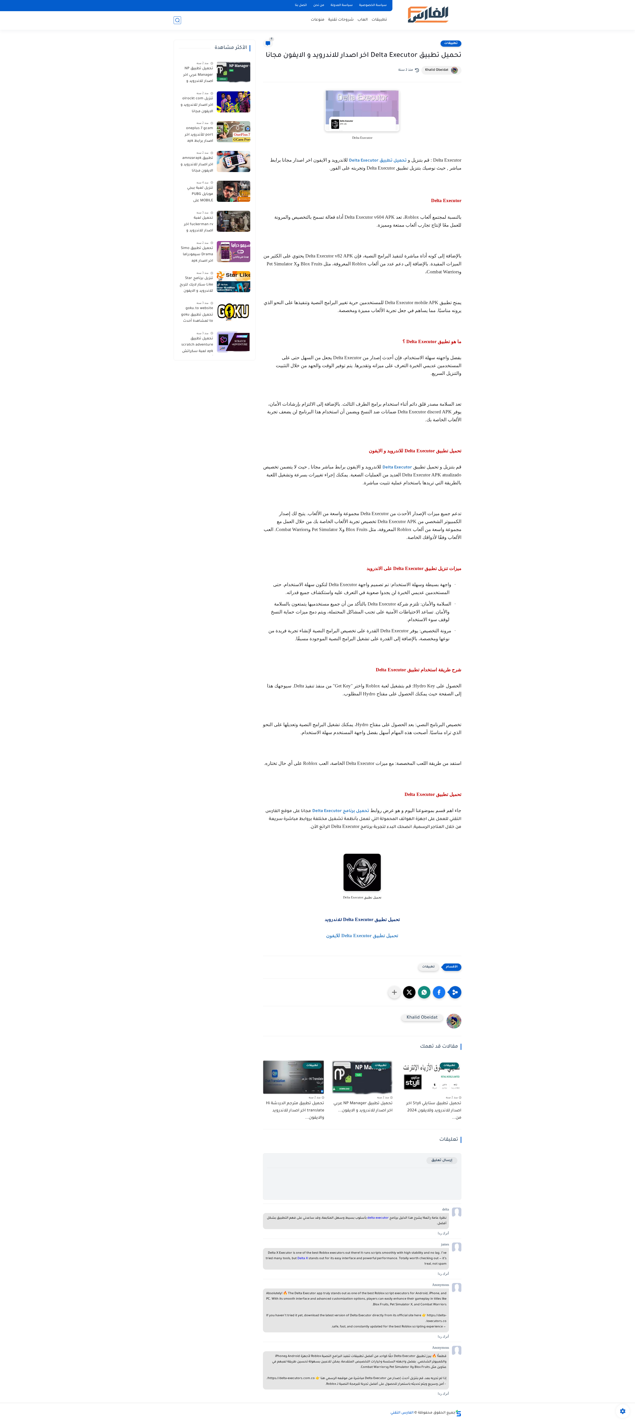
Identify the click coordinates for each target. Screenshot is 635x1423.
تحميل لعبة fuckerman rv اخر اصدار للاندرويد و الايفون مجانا (198, 225)
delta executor (378, 1218)
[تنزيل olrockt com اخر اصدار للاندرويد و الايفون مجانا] (233, 101)
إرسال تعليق (441, 1160)
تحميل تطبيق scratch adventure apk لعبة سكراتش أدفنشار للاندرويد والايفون (197, 346)
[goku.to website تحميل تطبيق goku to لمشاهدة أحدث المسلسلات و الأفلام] (233, 311)
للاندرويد (334, 920)
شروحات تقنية (341, 20)
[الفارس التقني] (428, 14)
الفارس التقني (401, 1413)
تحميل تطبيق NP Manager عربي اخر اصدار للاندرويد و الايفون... (363, 1107)
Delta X (302, 1258)
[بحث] (177, 20)
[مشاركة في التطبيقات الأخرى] (394, 992)
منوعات (317, 20)
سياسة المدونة (342, 5)
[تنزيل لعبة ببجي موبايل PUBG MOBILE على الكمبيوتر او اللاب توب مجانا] (233, 191)
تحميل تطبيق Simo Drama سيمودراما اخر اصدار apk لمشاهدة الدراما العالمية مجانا (197, 256)
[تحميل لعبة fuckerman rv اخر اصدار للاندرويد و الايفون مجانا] (233, 221)
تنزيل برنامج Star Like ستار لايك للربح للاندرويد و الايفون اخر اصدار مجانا (196, 286)
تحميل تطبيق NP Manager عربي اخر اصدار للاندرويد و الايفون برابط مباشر (196, 76)
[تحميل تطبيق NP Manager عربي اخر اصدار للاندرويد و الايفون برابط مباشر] (233, 71)
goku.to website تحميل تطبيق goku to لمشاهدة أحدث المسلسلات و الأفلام (197, 316)
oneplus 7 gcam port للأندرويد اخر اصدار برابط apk (199, 135)
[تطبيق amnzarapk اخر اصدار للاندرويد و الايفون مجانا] (233, 161)
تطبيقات (379, 20)
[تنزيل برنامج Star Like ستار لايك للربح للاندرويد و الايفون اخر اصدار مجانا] (233, 281)
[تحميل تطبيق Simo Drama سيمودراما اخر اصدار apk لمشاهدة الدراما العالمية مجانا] (233, 251)
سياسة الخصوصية (373, 5)
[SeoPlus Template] (458, 1413)
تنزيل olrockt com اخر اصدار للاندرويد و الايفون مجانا (197, 105)
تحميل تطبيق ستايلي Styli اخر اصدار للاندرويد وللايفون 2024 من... (433, 1110)
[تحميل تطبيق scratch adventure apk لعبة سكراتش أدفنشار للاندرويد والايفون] (233, 342)
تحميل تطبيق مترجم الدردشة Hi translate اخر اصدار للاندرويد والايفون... (295, 1110)
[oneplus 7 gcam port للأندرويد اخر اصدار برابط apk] (233, 131)
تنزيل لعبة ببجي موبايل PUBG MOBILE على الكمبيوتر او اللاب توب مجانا (199, 195)
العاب (362, 20)
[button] (439, 992)
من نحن (318, 5)
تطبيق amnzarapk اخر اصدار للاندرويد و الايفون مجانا (197, 164)
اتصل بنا (301, 5)
